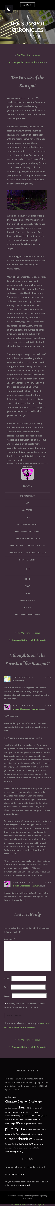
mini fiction (36, 1119)
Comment (9, 939)
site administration (28, 1134)
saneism (8, 1134)
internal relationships (13, 1116)
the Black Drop (38, 1144)
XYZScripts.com (39, 1205)
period (23, 1124)
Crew (27, 517)
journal (7, 1119)
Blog (27, 586)
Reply (48, 677)
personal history (31, 1124)
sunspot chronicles (18, 1139)
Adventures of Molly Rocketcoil (27, 552)
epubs (27, 607)
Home (27, 579)
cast (14, 1097)
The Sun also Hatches (27, 538)
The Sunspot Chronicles (27, 26)
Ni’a (27, 503)
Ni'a (18, 1123)
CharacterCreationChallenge (23, 1101)
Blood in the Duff (27, 524)
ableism (8, 1097)
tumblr (26, 1148)
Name (7, 978)
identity (29, 1112)
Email (7, 987)
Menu (28, 5)
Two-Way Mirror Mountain (28, 55)
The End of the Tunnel (27, 531)
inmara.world (24, 1185)
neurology (10, 1123)
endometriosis (37, 1108)
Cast (27, 593)
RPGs (44, 1129)
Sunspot (39, 1134)
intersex (25, 1116)
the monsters (9, 1148)
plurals (23, 1129)
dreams (23, 1107)
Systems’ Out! (27, 496)
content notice (11, 1108)
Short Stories (27, 560)
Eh (31, 1108)
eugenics (8, 1112)
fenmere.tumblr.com (14, 1174)
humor (23, 1112)
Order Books (27, 600)
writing (20, 1151)
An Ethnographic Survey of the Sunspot (27, 62)
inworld (31, 1116)
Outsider (27, 510)
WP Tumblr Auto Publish (18, 1205)
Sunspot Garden (11, 1144)
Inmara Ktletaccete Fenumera (26, 709)
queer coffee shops (34, 1130)
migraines (28, 1119)
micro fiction (19, 1119)
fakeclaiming (16, 1112)
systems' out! (26, 1143)
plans (40, 1123)
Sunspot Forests (38, 1139)
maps (13, 1119)
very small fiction (34, 1148)
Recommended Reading (27, 614)
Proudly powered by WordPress (20, 1195)
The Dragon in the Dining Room (27, 545)
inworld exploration (41, 1116)
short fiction (16, 1134)
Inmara (36, 1112)
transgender (18, 1148)
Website (8, 996)
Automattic (27, 1199)
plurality (12, 1129)
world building (10, 1151)
